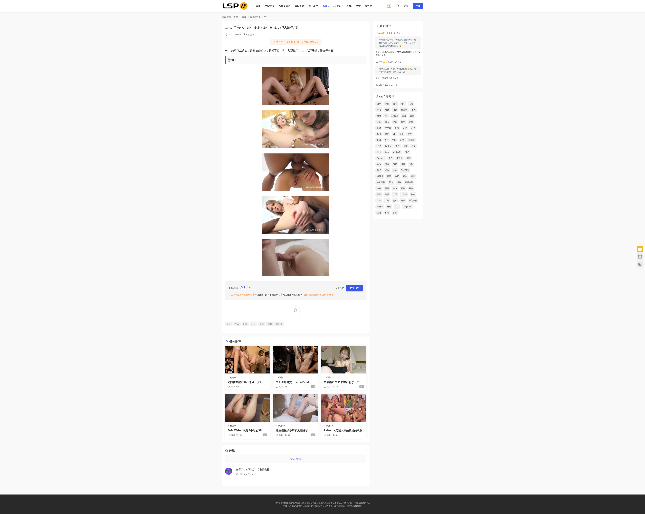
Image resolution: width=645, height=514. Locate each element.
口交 (395, 109)
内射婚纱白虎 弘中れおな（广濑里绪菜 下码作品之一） (343, 382)
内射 (411, 103)
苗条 (262, 323)
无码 (405, 128)
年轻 (379, 109)
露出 (391, 182)
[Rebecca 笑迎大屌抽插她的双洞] (343, 408)
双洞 (411, 188)
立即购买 (354, 288)
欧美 (237, 323)
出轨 (411, 164)
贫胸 (379, 212)
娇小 (229, 323)
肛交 (253, 323)
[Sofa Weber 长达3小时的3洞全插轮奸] (247, 408)
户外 (379, 188)
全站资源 (269, 5)
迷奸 (379, 170)
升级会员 (258, 294)
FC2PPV (405, 170)
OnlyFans (407, 206)
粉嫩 (403, 200)
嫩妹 (387, 152)
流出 (379, 152)
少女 (414, 146)
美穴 (413, 176)
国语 (387, 164)
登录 (298, 458)
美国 (389, 206)
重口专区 (299, 5)
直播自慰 (409, 182)
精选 (405, 176)
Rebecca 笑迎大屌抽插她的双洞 (343, 430)
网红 (409, 158)
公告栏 (368, 5)
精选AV (251, 34)
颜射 (387, 194)
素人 (391, 158)
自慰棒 (411, 140)
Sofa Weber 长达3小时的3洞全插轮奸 (246, 430)
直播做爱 (397, 152)
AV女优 (394, 115)
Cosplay (380, 158)
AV (386, 115)
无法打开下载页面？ (292, 294)
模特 (399, 182)
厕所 (387, 188)
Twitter (388, 146)
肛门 (379, 134)
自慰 (412, 115)
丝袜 (379, 200)
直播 (397, 128)
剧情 (411, 122)
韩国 (395, 212)
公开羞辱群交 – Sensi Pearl (292, 382)
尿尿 (379, 194)
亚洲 (379, 140)
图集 (349, 5)
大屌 (395, 194)
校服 (413, 194)
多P (386, 140)
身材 (270, 323)
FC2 (407, 152)
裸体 (387, 170)
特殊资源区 (284, 5)
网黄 (403, 188)
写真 (395, 164)
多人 (414, 109)
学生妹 (388, 128)
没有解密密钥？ (273, 294)
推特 (379, 146)
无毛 (413, 128)
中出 (394, 140)
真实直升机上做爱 (390, 78)
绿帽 (405, 146)
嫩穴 (379, 115)
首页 (258, 5)
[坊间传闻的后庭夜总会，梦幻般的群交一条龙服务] (247, 359)
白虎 (245, 323)
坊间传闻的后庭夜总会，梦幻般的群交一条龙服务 (246, 382)
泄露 (403, 164)
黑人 (397, 206)
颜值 (404, 115)
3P (394, 134)
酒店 (397, 146)
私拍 (387, 212)
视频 (324, 5)
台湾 (395, 188)
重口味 (279, 323)
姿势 (402, 134)
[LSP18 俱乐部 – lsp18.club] (235, 6)
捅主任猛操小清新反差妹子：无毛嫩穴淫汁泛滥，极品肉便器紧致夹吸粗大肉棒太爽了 (294, 430)
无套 (387, 109)
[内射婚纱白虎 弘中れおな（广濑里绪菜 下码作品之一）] (343, 359)
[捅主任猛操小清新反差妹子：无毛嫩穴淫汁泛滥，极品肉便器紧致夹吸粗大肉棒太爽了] (295, 408)
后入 (387, 122)
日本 (403, 103)
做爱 (397, 176)
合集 (379, 122)
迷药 (387, 200)
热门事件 (313, 5)
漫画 (395, 200)
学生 (410, 134)
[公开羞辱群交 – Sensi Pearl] (295, 359)
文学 (358, 5)
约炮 (395, 170)
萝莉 (395, 122)
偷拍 (379, 164)
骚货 (389, 176)
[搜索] (397, 5)
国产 (379, 103)
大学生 (404, 194)
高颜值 (380, 206)
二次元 (336, 5)
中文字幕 (381, 182)
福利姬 (380, 176)
